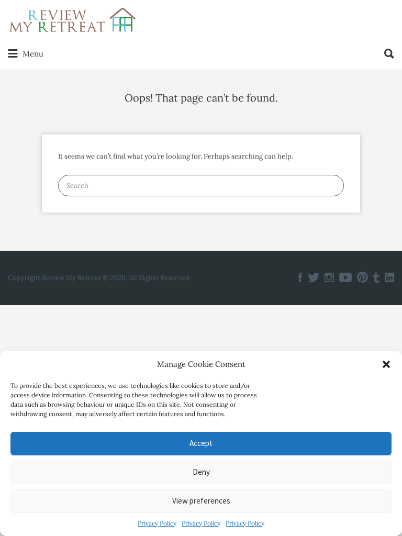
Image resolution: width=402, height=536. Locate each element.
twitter (313, 277)
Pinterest (362, 277)
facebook (300, 277)
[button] (386, 364)
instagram (329, 277)
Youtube (345, 277)
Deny (201, 472)
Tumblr (376, 277)
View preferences (201, 501)
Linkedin (389, 277)
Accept (201, 443)
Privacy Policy (157, 523)
